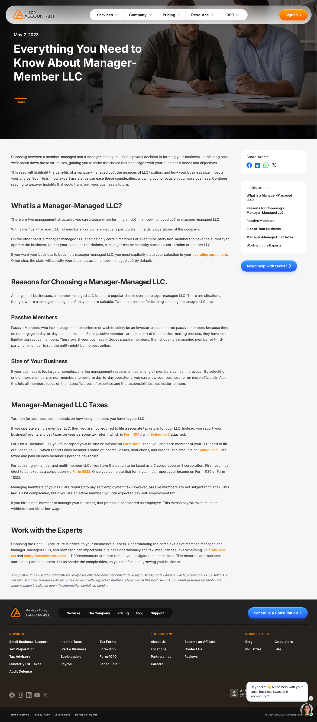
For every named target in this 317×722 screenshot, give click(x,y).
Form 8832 (81, 471)
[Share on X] (274, 165)
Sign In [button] (291, 15)
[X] (45, 695)
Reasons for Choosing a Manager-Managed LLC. (265, 210)
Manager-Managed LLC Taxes (270, 237)
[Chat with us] (306, 709)
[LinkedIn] (29, 695)
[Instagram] (20, 695)
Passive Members (260, 221)
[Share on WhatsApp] (266, 165)
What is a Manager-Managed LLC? (269, 197)
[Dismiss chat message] (311, 698)
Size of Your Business (263, 229)
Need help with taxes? (267, 266)
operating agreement (209, 255)
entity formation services (45, 556)
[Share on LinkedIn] (257, 165)
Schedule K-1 (209, 450)
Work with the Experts (263, 245)
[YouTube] (37, 695)
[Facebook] (12, 695)
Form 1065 (131, 444)
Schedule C (160, 434)
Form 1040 (133, 434)
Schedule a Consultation (276, 613)
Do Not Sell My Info (86, 714)
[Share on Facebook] (249, 165)
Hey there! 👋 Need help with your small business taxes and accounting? (276, 691)
